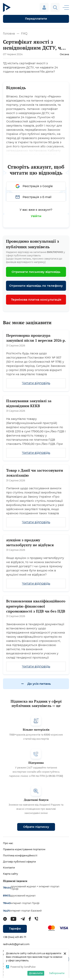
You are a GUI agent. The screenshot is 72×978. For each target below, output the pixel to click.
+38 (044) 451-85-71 (14, 937)
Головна (9, 33)
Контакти (9, 867)
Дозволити (36, 973)
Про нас (8, 843)
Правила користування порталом (24, 849)
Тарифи (15, 928)
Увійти (36, 216)
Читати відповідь (36, 383)
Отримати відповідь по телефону (36, 286)
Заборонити (56, 973)
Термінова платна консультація (36, 299)
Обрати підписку (36, 827)
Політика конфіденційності (20, 855)
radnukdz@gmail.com (16, 944)
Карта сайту (10, 873)
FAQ (24, 33)
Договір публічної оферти (19, 861)
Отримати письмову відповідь (36, 272)
